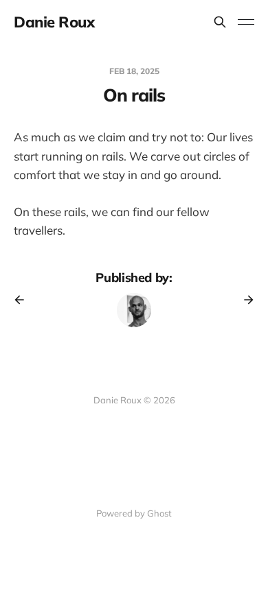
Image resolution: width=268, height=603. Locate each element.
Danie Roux (54, 21)
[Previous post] (24, 299)
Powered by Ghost (134, 513)
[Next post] (244, 299)
